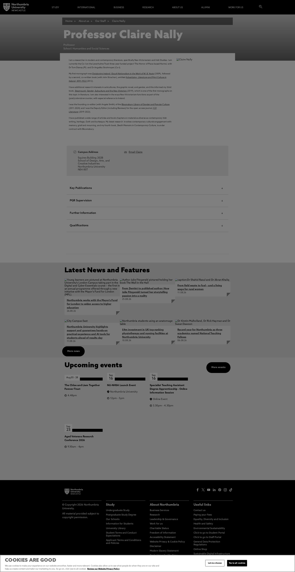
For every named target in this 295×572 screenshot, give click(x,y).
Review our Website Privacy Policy (103, 569)
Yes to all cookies (237, 563)
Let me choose (215, 563)
